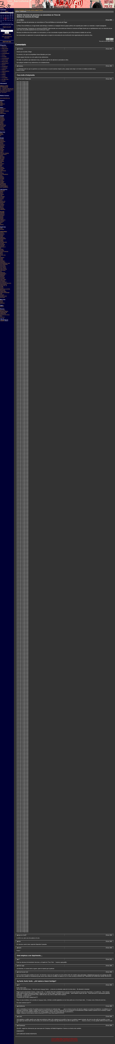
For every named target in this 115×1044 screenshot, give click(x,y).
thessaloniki (3, 184)
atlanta (1, 235)
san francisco (3, 282)
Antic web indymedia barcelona (7, 37)
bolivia (1, 191)
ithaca (1, 254)
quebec (2, 124)
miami (1, 259)
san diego (2, 280)
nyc (1, 271)
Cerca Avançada (7, 34)
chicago (2, 243)
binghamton (3, 238)
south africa (3, 113)
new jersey (2, 265)
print (1, 101)
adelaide (2, 213)
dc (0, 248)
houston (2, 250)
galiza (1, 155)
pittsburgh (2, 275)
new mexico (3, 266)
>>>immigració (4, 66)
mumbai (2, 229)
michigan (2, 261)
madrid (2, 167)
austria (1, 143)
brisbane (2, 215)
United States (3, 231)
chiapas (2, 194)
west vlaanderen (4, 187)
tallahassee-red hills (5, 289)
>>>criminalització (4, 53)
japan (1, 133)
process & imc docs (5, 314)
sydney (2, 224)
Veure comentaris (19, 10)
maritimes (2, 119)
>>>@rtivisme (3, 47)
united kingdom (4, 186)
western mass (3, 296)
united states (3, 291)
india (1, 228)
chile (1, 195)
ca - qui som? (3, 92)
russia (1, 180)
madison (2, 257)
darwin (1, 216)
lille (1, 166)
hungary (2, 159)
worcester (2, 297)
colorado (2, 245)
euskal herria (3, 154)
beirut (1, 300)
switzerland (3, 183)
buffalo (1, 241)
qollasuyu (2, 202)
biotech (2, 306)
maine (1, 258)
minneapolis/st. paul (5, 263)
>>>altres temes (4, 48)
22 (10, 18)
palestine (2, 303)
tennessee (2, 290)
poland (2, 176)
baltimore (2, 237)
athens (1, 142)
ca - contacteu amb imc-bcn (6, 88)
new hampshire (4, 264)
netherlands (3, 170)
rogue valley (3, 279)
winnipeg (2, 129)
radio (1, 102)
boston (1, 240)
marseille (2, 168)
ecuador (2, 197)
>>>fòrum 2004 (4, 61)
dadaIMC (2, 320)
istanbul (2, 161)
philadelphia (3, 273)
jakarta (1, 217)
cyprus (1, 152)
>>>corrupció (3, 51)
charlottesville (3, 242)
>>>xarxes (2, 81)
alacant (2, 139)
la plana (2, 163)
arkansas (2, 234)
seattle (1, 286)
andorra (2, 140)
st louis (2, 288)
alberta (2, 117)
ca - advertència (4, 87)
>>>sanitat (2, 76)
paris (1, 175)
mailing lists (3, 313)
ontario (2, 121)
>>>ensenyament (4, 58)
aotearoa (2, 214)
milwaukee (2, 262)
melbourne (2, 220)
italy (1, 162)
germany (2, 156)
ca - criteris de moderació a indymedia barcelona (6, 90)
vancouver (2, 126)
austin (1, 236)
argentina (2, 190)
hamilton (2, 118)
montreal (2, 120)
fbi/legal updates (4, 311)
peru (1, 200)
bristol (1, 148)
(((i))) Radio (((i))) (7, 41)
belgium (2, 146)
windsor (2, 128)
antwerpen (2, 141)
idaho (1, 252)
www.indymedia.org (5, 98)
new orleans (3, 268)
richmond (2, 277)
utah (1, 293)
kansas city (2, 255)
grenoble (2, 158)
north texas (2, 270)
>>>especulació (4, 60)
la (0, 256)
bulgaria (2, 149)
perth (1, 222)
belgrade (2, 147)
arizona (2, 232)
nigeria (2, 112)
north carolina (3, 269)
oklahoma (2, 272)
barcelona (2, 145)
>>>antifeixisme (4, 50)
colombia (2, 196)
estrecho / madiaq (4, 111)
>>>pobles (3, 74)
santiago (2, 204)
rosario (2, 203)
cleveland (2, 244)
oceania (2, 221)
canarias (2, 110)
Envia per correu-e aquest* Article (34, 10)
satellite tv (2, 104)
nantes (1, 169)
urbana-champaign (4, 292)
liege (1, 165)
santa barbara (3, 284)
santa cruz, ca (3, 285)
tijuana (1, 207)
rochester (2, 278)
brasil (1, 193)
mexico (2, 199)
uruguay (2, 208)
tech (1, 316)
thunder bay (3, 125)
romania (2, 179)
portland (2, 276)
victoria (2, 127)
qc (0, 135)
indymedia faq (3, 312)
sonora (2, 206)
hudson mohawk (4, 251)
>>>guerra (2, 64)
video (1, 105)
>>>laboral (3, 69)
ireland (2, 160)
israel (1, 302)
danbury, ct (2, 247)
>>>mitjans (3, 73)
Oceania (2, 211)
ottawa (1, 122)
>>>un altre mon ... (4, 79)
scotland (2, 181)
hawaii (1, 249)
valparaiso (2, 209)
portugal (2, 177)
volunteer (2, 317)
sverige (2, 182)
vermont (2, 295)
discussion (2, 310)
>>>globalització (4, 63)
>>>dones (2, 55)
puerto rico (2, 201)
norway (2, 173)
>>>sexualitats (3, 77)
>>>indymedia (3, 68)
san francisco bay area (5, 283)
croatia (1, 151)
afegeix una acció (7, 26)
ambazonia (3, 108)
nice (1, 172)
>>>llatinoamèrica (4, 71)
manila (1, 134)
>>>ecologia (3, 56)
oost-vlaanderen (4, 174)
